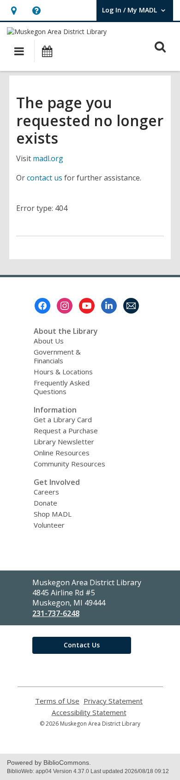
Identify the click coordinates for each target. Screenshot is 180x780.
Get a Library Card (63, 419)
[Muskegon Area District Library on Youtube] (87, 306)
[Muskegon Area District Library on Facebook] (42, 306)
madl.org (48, 158)
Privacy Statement (113, 701)
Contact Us (82, 644)
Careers (46, 491)
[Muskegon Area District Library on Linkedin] (109, 306)
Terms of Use (57, 701)
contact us (44, 178)
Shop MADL (53, 513)
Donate (45, 502)
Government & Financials (57, 356)
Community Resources (69, 463)
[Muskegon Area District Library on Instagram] (64, 306)
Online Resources (62, 452)
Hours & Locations (63, 371)
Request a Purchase (66, 430)
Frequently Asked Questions (62, 387)
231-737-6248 (55, 613)
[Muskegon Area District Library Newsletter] (131, 306)
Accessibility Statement (89, 712)
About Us (49, 340)
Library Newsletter (64, 441)
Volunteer (49, 525)
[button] (13, 10)
